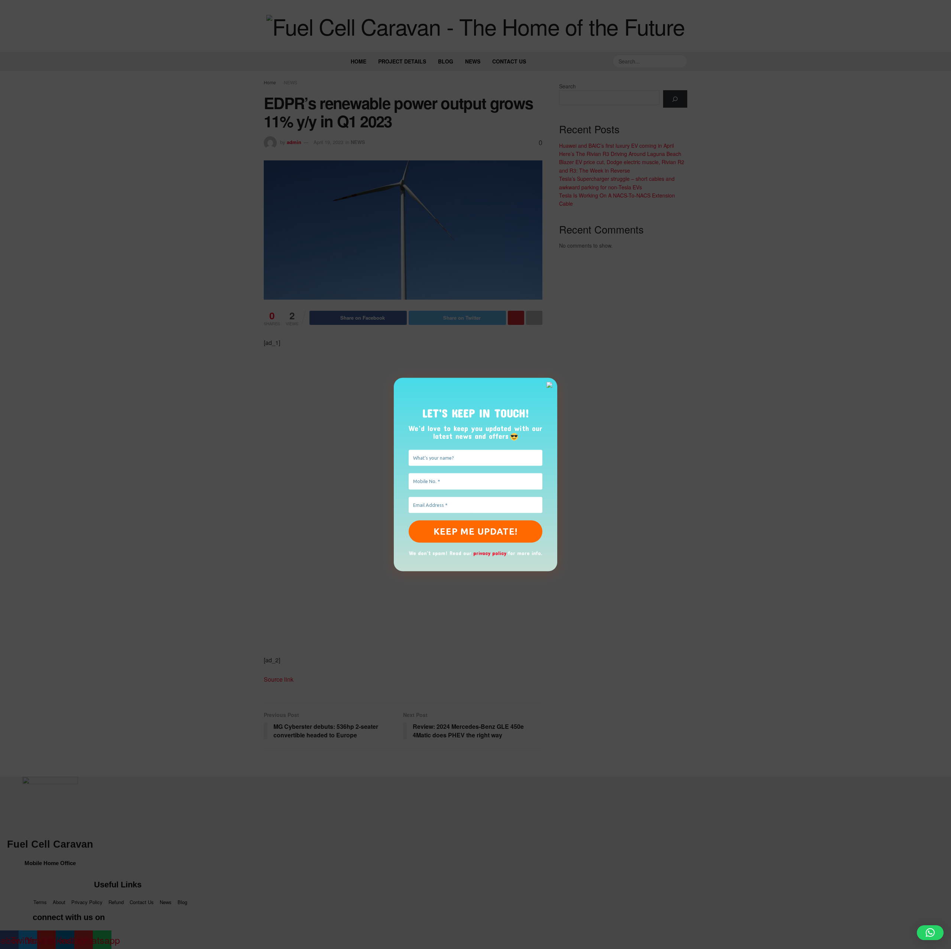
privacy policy (489, 553)
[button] (930, 932)
